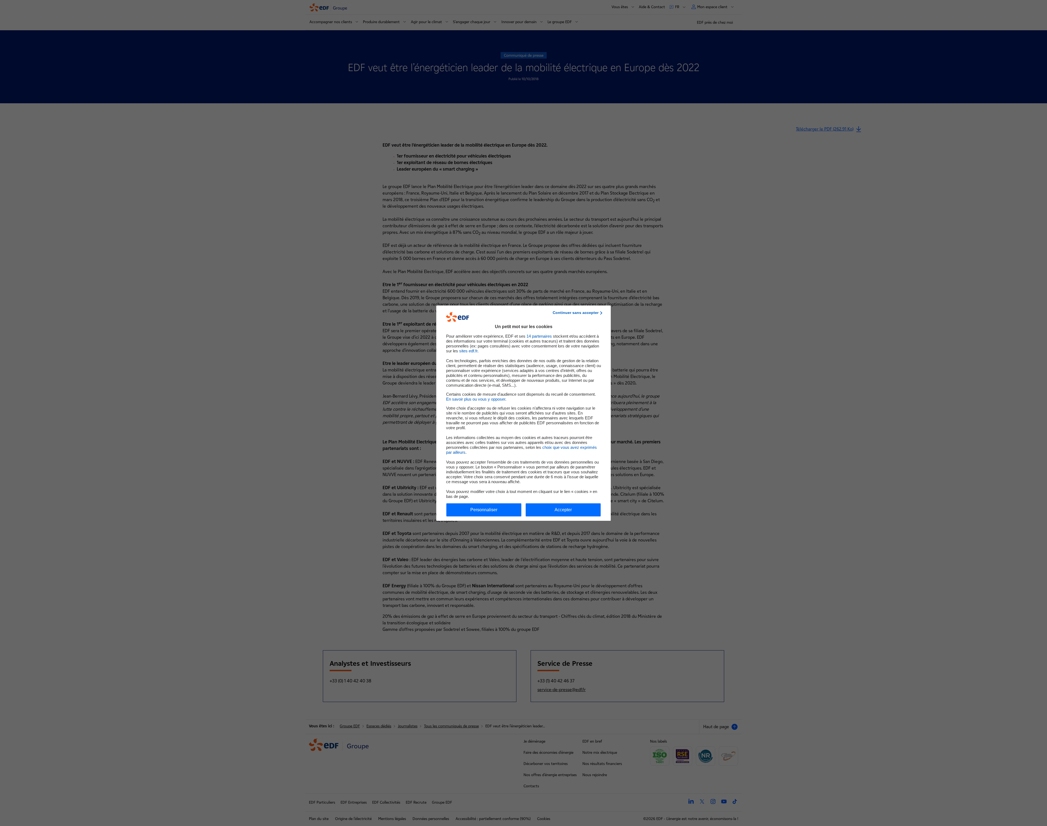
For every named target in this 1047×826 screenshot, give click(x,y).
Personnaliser (483, 509)
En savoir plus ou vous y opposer (475, 399)
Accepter (563, 509)
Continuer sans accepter (575, 312)
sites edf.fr (468, 351)
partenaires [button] (539, 336)
